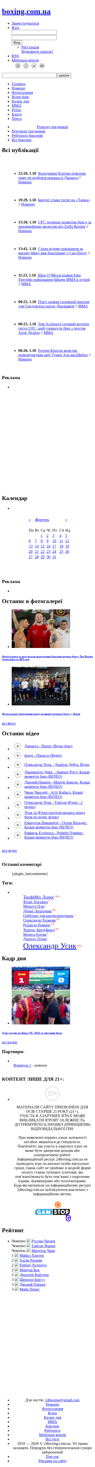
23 (48, 551)
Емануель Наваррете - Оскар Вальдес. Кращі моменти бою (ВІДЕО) (55, 825)
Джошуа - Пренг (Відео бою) (48, 746)
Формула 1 (22, 1065)
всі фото (9, 723)
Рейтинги (52, 1430)
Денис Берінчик (37, 911)
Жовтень (42, 520)
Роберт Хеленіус (33, 1265)
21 (37, 551)
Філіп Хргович (35, 902)
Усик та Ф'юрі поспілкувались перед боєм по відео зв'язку (54, 815)
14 (37, 546)
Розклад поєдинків (52, 127)
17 (54, 546)
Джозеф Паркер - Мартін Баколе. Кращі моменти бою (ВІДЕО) (57, 784)
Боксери (52, 1426)
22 (43, 551)
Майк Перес (29, 1289)
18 (61, 546)
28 (37, 557)
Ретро (16, 110)
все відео (9, 850)
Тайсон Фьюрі (43, 1246)
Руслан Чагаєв (43, 1241)
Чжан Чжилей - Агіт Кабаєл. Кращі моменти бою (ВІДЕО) (53, 794)
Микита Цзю (34, 906)
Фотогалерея (22, 92)
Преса (17, 119)
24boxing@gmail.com (62, 1400)
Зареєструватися (25, 23)
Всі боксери (21, 140)
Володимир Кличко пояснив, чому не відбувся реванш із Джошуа (52, 175)
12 (67, 541)
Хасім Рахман (30, 1260)
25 (61, 551)
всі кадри (9, 1042)
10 (54, 541)
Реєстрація (30, 47)
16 (48, 546)
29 (43, 557)
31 (54, 557)
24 (54, 551)
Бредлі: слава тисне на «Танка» (64, 200)
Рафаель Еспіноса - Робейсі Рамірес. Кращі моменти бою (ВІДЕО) (54, 835)
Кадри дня (20, 101)
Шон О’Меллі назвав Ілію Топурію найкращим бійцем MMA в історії (54, 277)
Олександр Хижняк (39, 920)
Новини (18, 88)
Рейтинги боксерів (27, 135)
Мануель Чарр (43, 1251)
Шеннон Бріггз (32, 1280)
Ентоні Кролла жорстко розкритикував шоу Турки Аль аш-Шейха (53, 352)
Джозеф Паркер (32, 1284)
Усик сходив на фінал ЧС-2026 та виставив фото (32, 1032)
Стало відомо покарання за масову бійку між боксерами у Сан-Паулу (52, 251)
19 (67, 546)
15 (43, 546)
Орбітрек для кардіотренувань (48, 916)
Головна (18, 84)
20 (31, 551)
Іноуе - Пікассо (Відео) (43, 755)
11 (61, 541)
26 (67, 551)
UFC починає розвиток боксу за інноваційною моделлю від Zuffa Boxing (54, 224)
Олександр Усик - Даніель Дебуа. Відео (56, 765)
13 (31, 546)
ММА (16, 106)
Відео (52, 1413)
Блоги (17, 114)
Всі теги (52, 1439)
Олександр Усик (49, 945)
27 (31, 557)
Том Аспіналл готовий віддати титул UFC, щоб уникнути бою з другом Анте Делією (53, 328)
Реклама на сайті (52, 1461)
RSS (15, 56)
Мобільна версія (25, 60)
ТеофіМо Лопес (38, 897)
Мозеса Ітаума (35, 934)
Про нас (52, 1456)
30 (48, 557)
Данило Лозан (35, 939)
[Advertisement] (47, 1342)
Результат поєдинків (28, 131)
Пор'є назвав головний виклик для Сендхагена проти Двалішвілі (53, 304)
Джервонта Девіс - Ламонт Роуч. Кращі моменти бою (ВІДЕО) (57, 774)
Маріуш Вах (29, 1270)
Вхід (15, 28)
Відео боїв (20, 97)
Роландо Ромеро (36, 925)
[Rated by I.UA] (36, 1392)
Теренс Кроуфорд (39, 930)
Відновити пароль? (37, 51)
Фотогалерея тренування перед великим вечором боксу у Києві (41, 713)
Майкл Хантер (31, 1255)
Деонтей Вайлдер (34, 1275)
